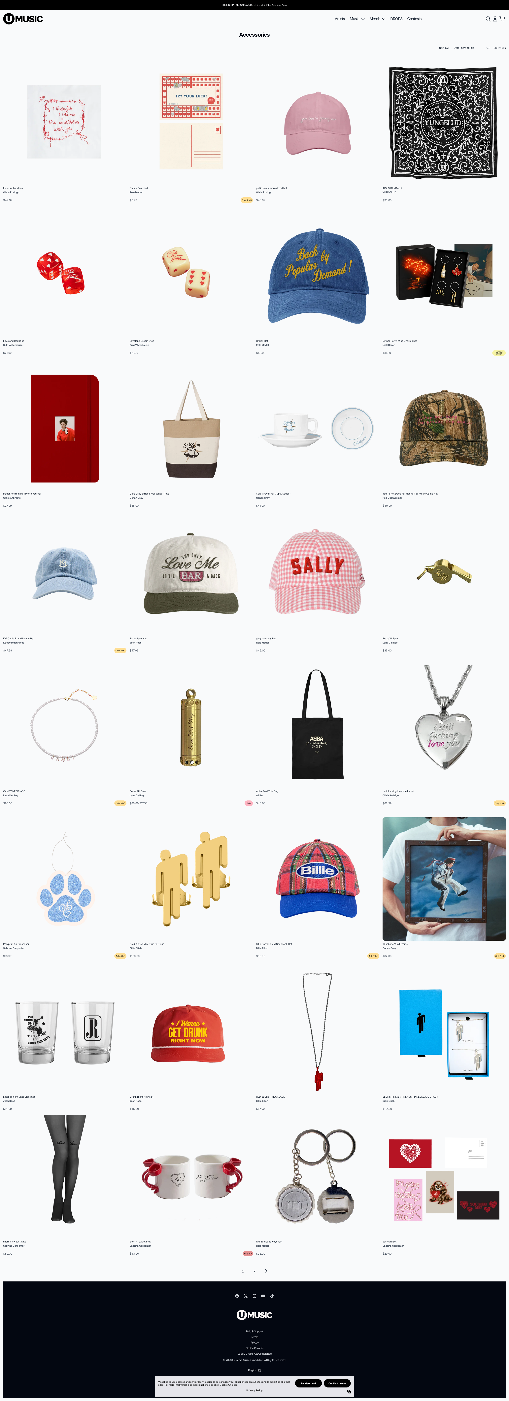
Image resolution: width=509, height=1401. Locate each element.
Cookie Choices (254, 1348)
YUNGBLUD (389, 192)
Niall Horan (389, 345)
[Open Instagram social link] (254, 1296)
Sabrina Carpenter (13, 948)
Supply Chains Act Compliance (254, 1353)
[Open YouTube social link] (263, 1296)
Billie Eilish (136, 948)
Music (354, 18)
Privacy (254, 1342)
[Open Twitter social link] (245, 1296)
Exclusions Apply (279, 5)
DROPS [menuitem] (396, 18)
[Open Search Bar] (488, 19)
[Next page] (266, 1271)
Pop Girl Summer (392, 497)
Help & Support (254, 1331)
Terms (254, 1337)
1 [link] (242, 1271)
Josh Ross (136, 642)
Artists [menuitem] (340, 18)
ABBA (259, 795)
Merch (375, 18)
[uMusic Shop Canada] (23, 18)
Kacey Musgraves (13, 642)
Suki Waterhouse (12, 345)
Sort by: (444, 48)
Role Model (136, 192)
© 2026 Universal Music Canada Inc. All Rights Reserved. (254, 1360)
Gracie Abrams (12, 497)
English (252, 1370)
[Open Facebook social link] (237, 1296)
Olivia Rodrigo (11, 192)
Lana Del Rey (390, 642)
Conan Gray (136, 497)
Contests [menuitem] (414, 18)
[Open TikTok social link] (272, 1296)
